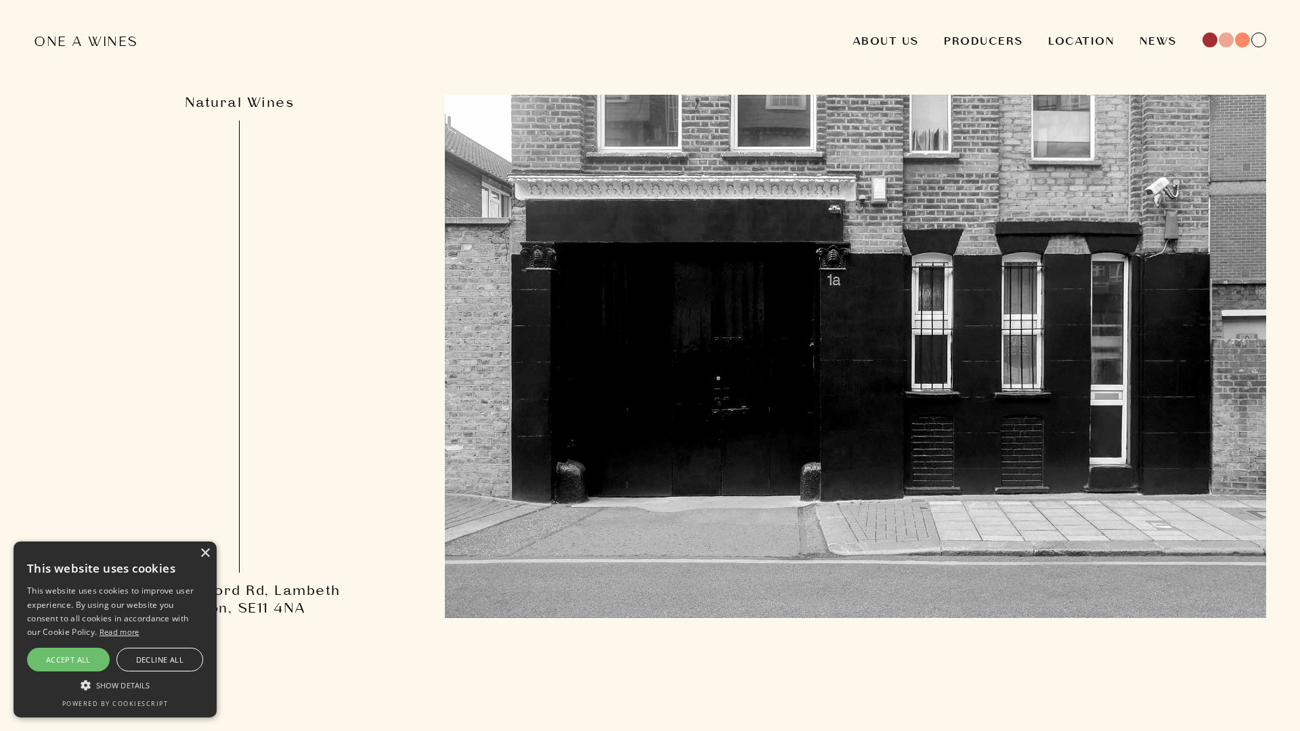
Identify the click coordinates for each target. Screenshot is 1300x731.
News (1158, 42)
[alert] (115, 629)
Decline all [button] (159, 660)
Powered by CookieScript (115, 703)
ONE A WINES (86, 42)
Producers (984, 42)
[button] (115, 684)
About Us (885, 42)
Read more (119, 632)
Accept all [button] (68, 660)
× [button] (205, 553)
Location (1081, 42)
